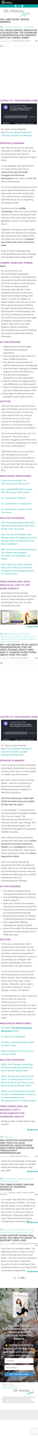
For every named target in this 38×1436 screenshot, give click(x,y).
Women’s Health (25, 41)
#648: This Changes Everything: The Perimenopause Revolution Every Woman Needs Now (17, 1067)
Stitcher (6, 135)
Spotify (14, 135)
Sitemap (15, 1388)
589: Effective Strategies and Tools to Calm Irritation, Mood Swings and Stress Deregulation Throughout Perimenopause (17, 1146)
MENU (8, 2)
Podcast (15, 41)
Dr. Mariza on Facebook (13, 1036)
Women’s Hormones (30, 1243)
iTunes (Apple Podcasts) (18, 132)
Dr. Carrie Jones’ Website (13, 498)
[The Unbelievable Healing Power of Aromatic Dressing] (19, 1182)
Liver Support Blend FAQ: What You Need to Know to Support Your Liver (18, 1238)
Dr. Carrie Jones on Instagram (16, 503)
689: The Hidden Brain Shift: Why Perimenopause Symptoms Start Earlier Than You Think (18, 525)
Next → (23, 1278)
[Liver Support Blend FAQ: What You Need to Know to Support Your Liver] (19, 1233)
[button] (3, 2)
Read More (32, 627)
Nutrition (12, 1192)
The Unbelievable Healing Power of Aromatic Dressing (17, 1187)
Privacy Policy (7, 1388)
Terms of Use (12, 1386)
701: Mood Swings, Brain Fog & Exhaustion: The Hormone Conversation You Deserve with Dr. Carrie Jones (18, 34)
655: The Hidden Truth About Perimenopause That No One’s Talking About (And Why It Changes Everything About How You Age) (19, 649)
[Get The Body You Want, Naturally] (17, 17)
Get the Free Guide (19, 1374)
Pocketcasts (26, 135)
